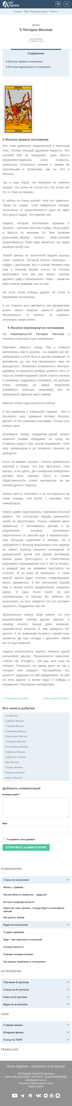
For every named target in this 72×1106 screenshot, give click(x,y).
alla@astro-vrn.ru (36, 1080)
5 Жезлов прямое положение (24, 61)
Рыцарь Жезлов (13, 767)
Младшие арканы (39, 11)
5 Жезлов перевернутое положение (28, 67)
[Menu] (66, 4)
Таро (26, 11)
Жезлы (53, 11)
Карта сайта (36, 1086)
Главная (18, 11)
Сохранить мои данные (21, 839)
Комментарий (11, 794)
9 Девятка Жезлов (15, 752)
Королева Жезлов (15, 772)
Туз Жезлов (11, 715)
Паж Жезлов (12, 762)
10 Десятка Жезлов (15, 757)
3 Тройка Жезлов (14, 726)
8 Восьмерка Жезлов (16, 746)
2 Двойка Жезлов (14, 721)
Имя (5, 823)
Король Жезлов (13, 777)
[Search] (58, 4)
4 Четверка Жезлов (16, 698)
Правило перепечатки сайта (36, 1083)
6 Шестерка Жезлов (55, 698)
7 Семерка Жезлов (15, 741)
